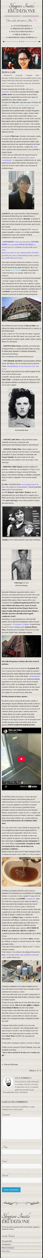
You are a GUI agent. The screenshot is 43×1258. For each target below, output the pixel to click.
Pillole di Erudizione (21, 31)
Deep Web (17, 78)
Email (5, 1161)
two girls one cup (13, 105)
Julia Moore (36, 80)
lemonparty (33, 105)
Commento (6, 1114)
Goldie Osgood (11, 80)
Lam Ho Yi (5, 83)
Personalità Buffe (21, 29)
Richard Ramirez (36, 83)
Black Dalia (5, 78)
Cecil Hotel (11, 78)
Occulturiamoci (21, 26)
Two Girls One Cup (19, 86)
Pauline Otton (27, 83)
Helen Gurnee (18, 80)
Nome (5, 1147)
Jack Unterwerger (27, 80)
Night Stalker (20, 83)
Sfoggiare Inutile (21, 8)
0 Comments (29, 75)
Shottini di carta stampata (21, 37)
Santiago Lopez (10, 86)
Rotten (3, 86)
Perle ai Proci (21, 34)
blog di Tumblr (15, 270)
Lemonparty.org (12, 83)
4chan (27, 105)
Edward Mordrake (10, 1064)
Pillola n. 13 (35, 1070)
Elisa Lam (23, 78)
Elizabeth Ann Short (32, 78)
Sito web (5, 1175)
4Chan (37, 75)
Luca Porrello (19, 75)
